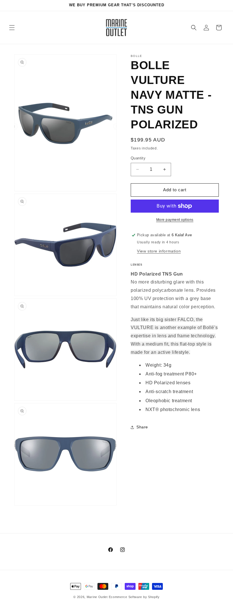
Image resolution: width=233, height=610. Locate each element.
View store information (159, 251)
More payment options (175, 220)
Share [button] (142, 427)
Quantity (138, 158)
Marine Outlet (97, 597)
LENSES (136, 264)
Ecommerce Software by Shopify (134, 597)
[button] (12, 27)
